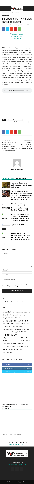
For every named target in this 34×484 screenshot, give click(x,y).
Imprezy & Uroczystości (5, 208)
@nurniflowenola (17, 444)
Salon (15, 341)
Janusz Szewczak (15, 323)
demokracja (23, 315)
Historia (4, 229)
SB (18, 341)
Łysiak (20, 349)
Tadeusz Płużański (16, 343)
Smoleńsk (25, 340)
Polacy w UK (10, 335)
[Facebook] (12, 469)
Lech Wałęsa (18, 329)
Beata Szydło (27, 312)
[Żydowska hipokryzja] (6, 227)
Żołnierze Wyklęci (7, 352)
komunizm (6, 326)
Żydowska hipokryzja (18, 225)
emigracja (19, 119)
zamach (10, 349)
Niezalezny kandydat (7, 121)
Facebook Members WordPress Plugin (12, 434)
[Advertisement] (17, 3)
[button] (31, 8)
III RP (26, 321)
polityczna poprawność (9, 338)
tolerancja (24, 343)
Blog (3, 187)
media (4, 332)
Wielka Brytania (21, 346)
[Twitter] (21, 469)
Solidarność (6, 343)
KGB (28, 323)
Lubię (29, 364)
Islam (8, 323)
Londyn (26, 329)
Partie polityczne (18, 121)
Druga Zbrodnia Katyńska (11, 318)
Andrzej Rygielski (11, 119)
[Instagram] (17, 469)
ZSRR (16, 349)
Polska (20, 338)
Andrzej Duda (7, 312)
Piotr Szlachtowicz (9, 24)
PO (25, 332)
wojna (28, 346)
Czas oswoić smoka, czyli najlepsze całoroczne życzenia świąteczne (21, 185)
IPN (4, 323)
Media (3, 195)
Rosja (10, 341)
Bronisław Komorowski (10, 315)
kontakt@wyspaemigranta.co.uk (17, 464)
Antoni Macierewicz (18, 312)
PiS (22, 332)
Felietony (4, 218)
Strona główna (5, 12)
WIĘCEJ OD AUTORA (21, 178)
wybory (26, 121)
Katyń (23, 323)
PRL (25, 337)
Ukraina (14, 346)
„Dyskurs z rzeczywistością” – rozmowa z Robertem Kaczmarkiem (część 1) (25, 145)
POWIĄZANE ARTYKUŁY (8, 178)
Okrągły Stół (16, 332)
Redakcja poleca (15, 12)
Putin (5, 341)
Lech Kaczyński (8, 329)
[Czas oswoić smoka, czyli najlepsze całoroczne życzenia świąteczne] (6, 185)
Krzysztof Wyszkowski (17, 326)
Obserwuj (28, 368)
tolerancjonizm (7, 346)
